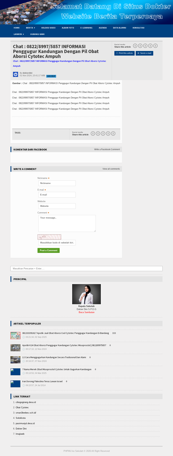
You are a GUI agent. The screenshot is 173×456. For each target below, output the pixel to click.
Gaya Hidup (51, 76)
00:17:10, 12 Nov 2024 (34, 349)
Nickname (43, 178)
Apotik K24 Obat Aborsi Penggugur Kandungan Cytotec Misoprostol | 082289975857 (64, 345)
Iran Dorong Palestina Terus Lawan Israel (42, 381)
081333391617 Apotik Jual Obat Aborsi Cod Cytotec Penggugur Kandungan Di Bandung (65, 333)
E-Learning (86, 27)
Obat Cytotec (22, 407)
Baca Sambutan (86, 312)
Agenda (103, 27)
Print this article (124, 53)
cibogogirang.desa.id (26, 402)
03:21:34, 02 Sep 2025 (34, 337)
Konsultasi (138, 27)
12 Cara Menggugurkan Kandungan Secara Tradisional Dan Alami (54, 357)
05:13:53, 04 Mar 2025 (34, 373)
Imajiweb (20, 434)
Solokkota (21, 418)
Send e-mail (144, 53)
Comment (43, 213)
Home (17, 27)
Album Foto (68, 27)
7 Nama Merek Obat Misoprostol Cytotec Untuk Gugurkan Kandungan (56, 369)
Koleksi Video (48, 27)
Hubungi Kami (37, 34)
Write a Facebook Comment (107, 149)
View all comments (111, 169)
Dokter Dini (21, 428)
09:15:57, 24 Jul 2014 (34, 385)
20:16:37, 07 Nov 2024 (34, 361)
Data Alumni (119, 27)
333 (114, 333)
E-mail (42, 190)
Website (41, 201)
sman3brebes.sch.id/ (26, 412)
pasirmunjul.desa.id (25, 423)
